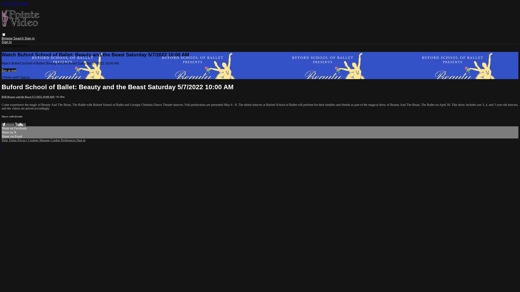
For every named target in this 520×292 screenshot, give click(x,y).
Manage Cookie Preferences (57, 140)
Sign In (7, 42)
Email (22, 124)
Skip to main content (15, 3)
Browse (7, 38)
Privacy (22, 140)
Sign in (30, 38)
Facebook (8, 124)
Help (5, 140)
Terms (13, 140)
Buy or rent (9, 70)
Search (19, 38)
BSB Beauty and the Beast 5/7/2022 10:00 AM (28, 96)
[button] (3, 34)
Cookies (33, 140)
